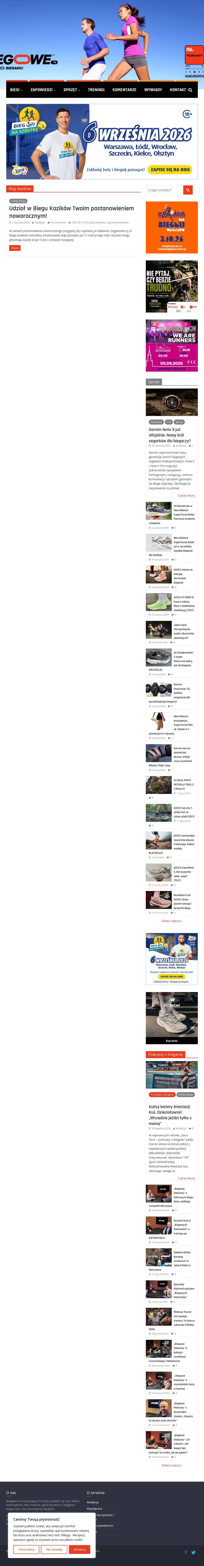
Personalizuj (26, 1549)
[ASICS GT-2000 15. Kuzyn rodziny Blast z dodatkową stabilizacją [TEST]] (159, 595)
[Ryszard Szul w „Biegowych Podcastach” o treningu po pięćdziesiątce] (159, 1218)
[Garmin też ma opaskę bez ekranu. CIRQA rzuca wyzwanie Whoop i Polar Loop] (159, 746)
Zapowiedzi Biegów (117, 222)
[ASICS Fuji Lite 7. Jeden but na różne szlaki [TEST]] (159, 806)
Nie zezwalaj (54, 1549)
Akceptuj (79, 1549)
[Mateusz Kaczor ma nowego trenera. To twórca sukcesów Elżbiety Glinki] (159, 1310)
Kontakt (178, 90)
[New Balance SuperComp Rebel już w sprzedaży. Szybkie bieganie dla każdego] (159, 536)
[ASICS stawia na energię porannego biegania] (159, 568)
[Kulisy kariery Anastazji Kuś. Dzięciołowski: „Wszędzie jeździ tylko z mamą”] (172, 1063)
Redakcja (40, 222)
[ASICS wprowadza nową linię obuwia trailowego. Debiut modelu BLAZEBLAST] (159, 834)
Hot (169, 422)
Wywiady (153, 90)
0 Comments (58, 222)
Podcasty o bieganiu (165, 1054)
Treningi (96, 90)
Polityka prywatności (100, 1525)
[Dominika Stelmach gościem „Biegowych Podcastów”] (159, 1282)
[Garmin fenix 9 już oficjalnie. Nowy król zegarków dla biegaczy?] (172, 390)
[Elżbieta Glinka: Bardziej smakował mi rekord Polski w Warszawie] (159, 1250)
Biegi (15, 90)
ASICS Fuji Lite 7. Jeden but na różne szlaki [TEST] (184, 812)
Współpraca (94, 1508)
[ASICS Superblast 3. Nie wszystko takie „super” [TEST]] (159, 866)
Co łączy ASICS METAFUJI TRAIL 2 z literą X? (184, 784)
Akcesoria (156, 422)
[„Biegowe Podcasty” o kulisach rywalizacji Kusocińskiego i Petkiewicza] (159, 1342)
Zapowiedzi (41, 90)
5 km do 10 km (80, 222)
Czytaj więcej (186, 495)
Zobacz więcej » (171, 921)
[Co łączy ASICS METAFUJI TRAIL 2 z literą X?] (159, 778)
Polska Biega (18, 201)
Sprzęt (70, 90)
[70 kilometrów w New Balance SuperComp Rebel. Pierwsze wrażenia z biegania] (159, 504)
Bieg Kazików (97, 222)
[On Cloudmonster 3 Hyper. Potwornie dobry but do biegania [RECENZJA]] (159, 650)
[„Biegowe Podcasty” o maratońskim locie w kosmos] (159, 1374)
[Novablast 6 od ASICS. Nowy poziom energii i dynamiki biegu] (159, 893)
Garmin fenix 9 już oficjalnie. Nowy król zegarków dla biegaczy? (170, 435)
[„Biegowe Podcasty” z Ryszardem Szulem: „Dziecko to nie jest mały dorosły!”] (159, 1401)
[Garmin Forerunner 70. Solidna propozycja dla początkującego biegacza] (159, 682)
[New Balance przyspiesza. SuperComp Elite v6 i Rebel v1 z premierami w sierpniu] (159, 714)
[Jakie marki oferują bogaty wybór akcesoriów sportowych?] (159, 623)
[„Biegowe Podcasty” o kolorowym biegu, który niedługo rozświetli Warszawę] (159, 1187)
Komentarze (124, 90)
